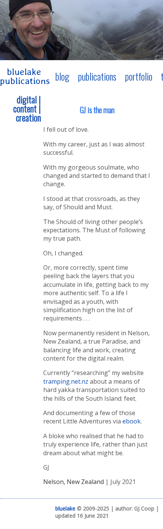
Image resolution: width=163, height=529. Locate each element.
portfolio (138, 76)
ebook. (132, 421)
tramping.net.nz (65, 381)
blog (62, 76)
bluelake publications (25, 76)
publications (97, 76)
